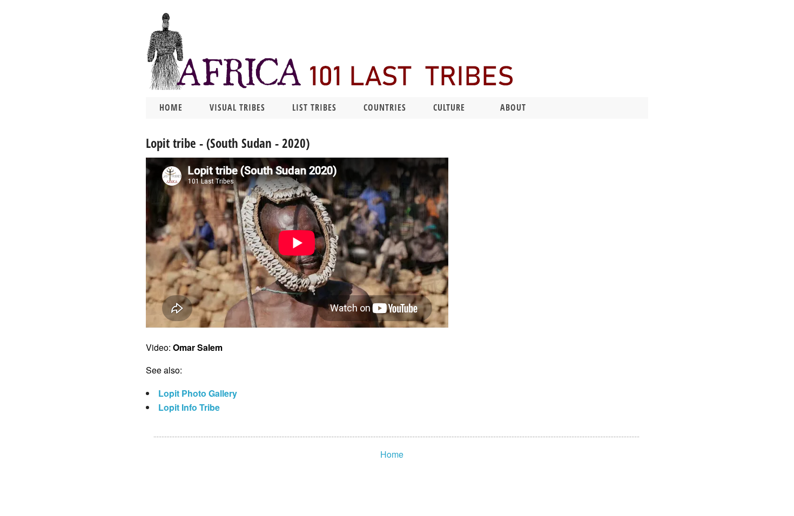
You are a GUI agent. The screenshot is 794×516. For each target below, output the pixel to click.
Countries (385, 107)
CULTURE (449, 107)
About (513, 107)
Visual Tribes (237, 107)
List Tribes (314, 107)
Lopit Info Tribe (189, 407)
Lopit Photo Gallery (197, 393)
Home (171, 107)
